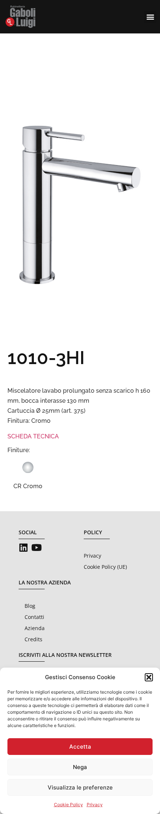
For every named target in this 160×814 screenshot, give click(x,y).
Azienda (35, 628)
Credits (33, 639)
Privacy (95, 804)
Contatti (34, 616)
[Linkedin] (23, 547)
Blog (30, 605)
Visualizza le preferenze (80, 787)
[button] (149, 677)
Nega (80, 767)
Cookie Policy (68, 804)
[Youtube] (36, 547)
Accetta (80, 746)
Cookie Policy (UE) (105, 566)
